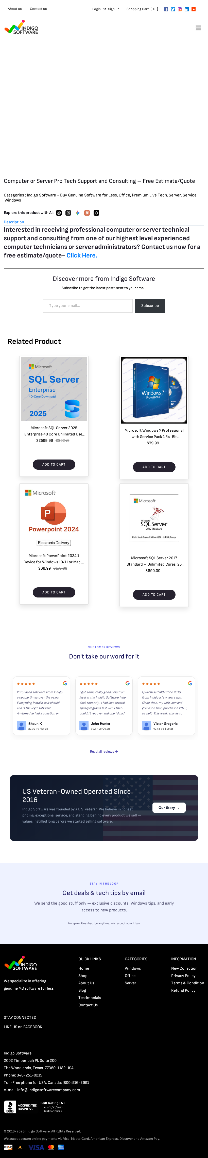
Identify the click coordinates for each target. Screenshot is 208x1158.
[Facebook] (166, 9)
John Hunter (100, 723)
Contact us (38, 9)
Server (175, 195)
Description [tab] (14, 222)
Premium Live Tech (149, 195)
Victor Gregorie (165, 723)
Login (96, 9)
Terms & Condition (187, 983)
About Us (86, 983)
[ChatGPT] (59, 213)
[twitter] (173, 9)
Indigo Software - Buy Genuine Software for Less (72, 195)
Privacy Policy (183, 975)
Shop (83, 975)
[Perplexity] (68, 213)
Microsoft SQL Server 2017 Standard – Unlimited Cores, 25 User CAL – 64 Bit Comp (154, 562)
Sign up (113, 9)
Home (83, 968)
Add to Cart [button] (53, 464)
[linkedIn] (187, 9)
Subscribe (150, 305)
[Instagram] (180, 9)
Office (124, 195)
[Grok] (96, 213)
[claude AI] (87, 213)
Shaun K (35, 723)
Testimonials (89, 997)
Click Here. (81, 255)
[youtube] (193, 9)
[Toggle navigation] (198, 28)
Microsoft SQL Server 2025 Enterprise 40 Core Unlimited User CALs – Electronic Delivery (54, 431)
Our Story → (169, 808)
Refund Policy (183, 990)
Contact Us (88, 1005)
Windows (13, 200)
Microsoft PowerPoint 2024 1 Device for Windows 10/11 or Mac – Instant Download (54, 559)
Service (190, 195)
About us (15, 9)
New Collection (184, 968)
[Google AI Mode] (78, 213)
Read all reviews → (104, 751)
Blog (82, 990)
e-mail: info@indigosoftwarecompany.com (42, 1090)
